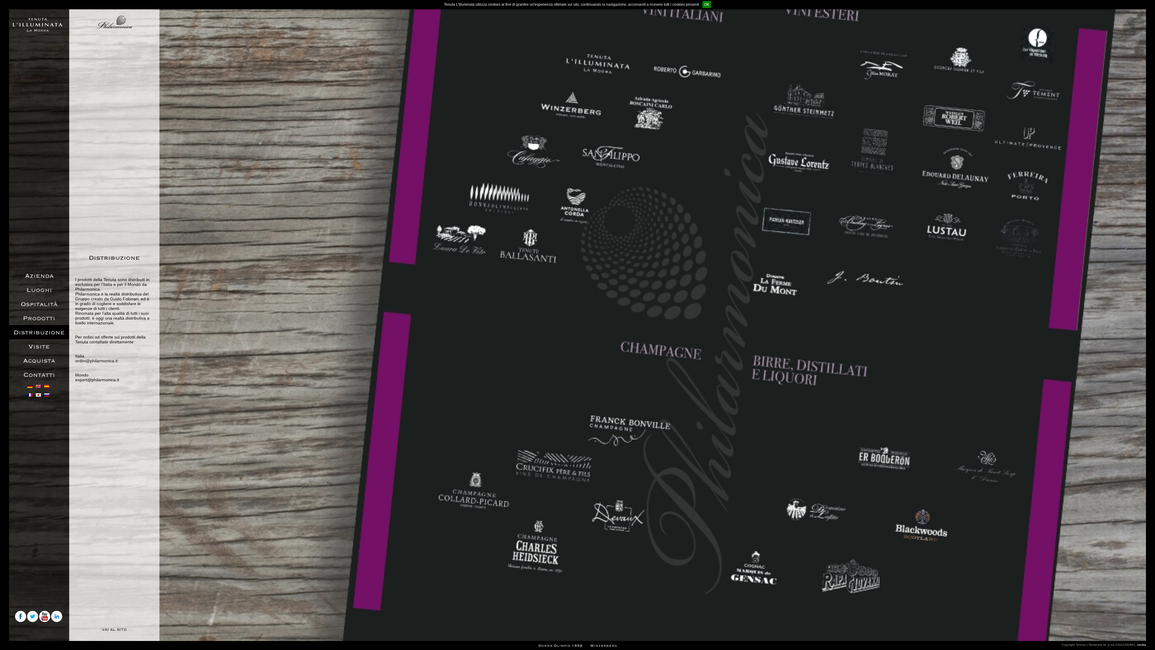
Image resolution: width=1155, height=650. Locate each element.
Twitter (33, 617)
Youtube (45, 617)
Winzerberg (603, 646)
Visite (39, 346)
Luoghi (39, 290)
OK (706, 4)
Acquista (39, 360)
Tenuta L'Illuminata (37, 25)
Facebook (21, 617)
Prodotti (39, 318)
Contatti (39, 375)
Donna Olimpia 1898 (560, 646)
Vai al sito (114, 629)
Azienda (39, 276)
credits (1141, 644)
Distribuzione (39, 332)
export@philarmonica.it (97, 379)
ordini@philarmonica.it (96, 360)
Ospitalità (39, 304)
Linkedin (57, 617)
